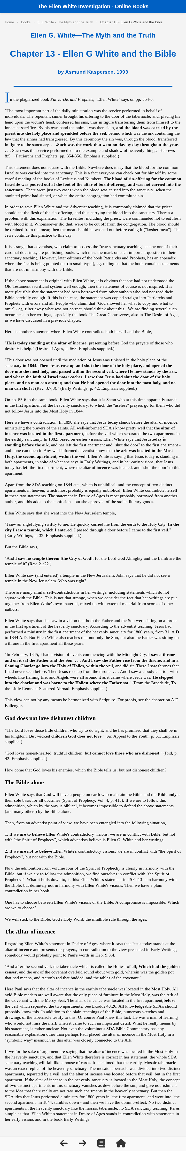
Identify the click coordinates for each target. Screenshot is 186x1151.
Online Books (131, 6)
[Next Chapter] (83, 1145)
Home (9, 22)
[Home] (121, 1145)
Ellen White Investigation (79, 6)
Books (26, 22)
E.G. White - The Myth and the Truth (65, 22)
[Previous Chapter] (64, 1145)
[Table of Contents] (101, 1145)
